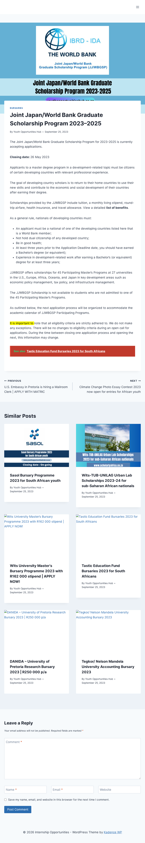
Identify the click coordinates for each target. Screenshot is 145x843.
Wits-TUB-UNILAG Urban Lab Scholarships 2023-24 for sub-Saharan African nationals (108, 480)
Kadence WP (113, 832)
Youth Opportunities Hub (27, 131)
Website (105, 789)
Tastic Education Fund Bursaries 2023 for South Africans (103, 571)
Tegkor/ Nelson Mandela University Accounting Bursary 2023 (108, 666)
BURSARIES (16, 108)
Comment (14, 742)
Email (58, 789)
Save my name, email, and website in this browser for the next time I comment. (58, 799)
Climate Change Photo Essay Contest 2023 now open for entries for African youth (110, 386)
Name (11, 789)
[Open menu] (137, 7)
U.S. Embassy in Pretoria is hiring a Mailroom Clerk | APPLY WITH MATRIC (36, 386)
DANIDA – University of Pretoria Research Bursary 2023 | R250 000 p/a (32, 666)
